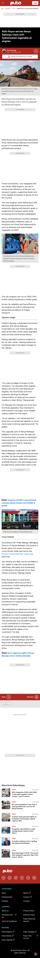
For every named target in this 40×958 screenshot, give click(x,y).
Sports (25, 893)
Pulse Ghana (6, 936)
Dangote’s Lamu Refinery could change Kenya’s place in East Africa (23, 831)
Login (35, 3)
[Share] (36, 51)
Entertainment (7, 897)
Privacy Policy (28, 911)
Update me (6, 704)
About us (5, 911)
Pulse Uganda (7, 940)
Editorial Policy (29, 915)
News (14, 789)
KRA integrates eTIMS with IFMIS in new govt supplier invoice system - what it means (24, 794)
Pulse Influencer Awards (29, 920)
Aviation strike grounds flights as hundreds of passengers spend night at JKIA (24, 819)
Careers (26, 897)
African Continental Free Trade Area (17, 554)
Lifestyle (7, 8)
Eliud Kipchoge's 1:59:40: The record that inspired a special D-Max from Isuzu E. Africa (25, 855)
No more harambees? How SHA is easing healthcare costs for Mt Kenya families (24, 807)
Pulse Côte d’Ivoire (27, 937)
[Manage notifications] (35, 954)
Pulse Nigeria (7, 932)
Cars (13, 8)
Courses (26, 901)
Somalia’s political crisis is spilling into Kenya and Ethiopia (24, 842)
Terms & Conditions (9, 921)
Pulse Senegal (28, 932)
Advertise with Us (7, 916)
